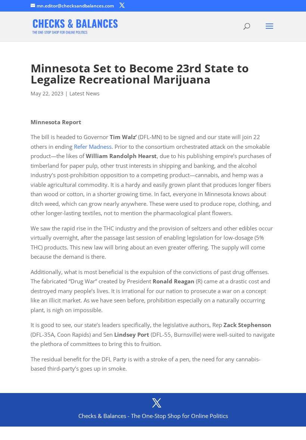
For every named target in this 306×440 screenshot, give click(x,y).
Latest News (84, 93)
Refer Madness (93, 146)
